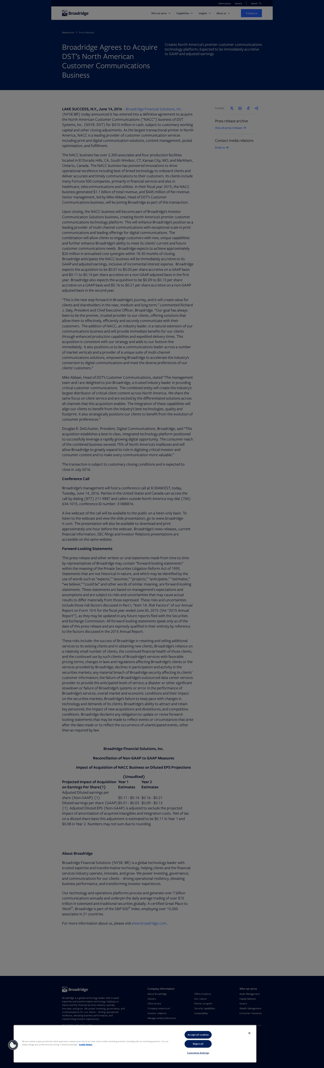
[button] (13, 1045)
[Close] (249, 1033)
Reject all (198, 1043)
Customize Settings (198, 1052)
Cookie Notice (85, 1044)
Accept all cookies (198, 1034)
